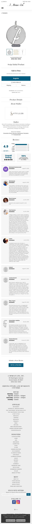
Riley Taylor (12, 300)
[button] (4, 1)
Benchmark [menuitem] (16, 442)
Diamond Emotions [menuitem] (16, 449)
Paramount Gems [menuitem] (16, 465)
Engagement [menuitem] (16, 406)
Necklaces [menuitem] (16, 419)
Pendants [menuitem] (15, 421)
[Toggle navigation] (2, 8)
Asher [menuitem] (16, 438)
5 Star (13, 143)
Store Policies (16, 482)
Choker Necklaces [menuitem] (16, 430)
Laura (10, 238)
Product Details (16, 99)
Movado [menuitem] (16, 460)
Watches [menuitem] (16, 424)
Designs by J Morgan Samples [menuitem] (16, 408)
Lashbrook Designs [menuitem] (16, 456)
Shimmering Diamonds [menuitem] (16, 469)
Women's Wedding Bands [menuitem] (16, 428)
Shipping (9, 85)
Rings (10, 133)
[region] (16, 32)
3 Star (13, 148)
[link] (26, 1)
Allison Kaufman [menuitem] (16, 436)
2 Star (13, 149)
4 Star (14, 146)
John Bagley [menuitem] (16, 454)
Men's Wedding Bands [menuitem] (16, 426)
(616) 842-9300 (16, 59)
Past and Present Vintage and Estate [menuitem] (16, 410)
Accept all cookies (21, 520)
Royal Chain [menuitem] (16, 467)
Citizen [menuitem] (16, 447)
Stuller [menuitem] (16, 471)
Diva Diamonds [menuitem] (16, 451)
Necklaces (20, 133)
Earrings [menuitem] (16, 417)
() (28, 144)
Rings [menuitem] (16, 423)
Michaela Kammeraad (15, 167)
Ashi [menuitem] (16, 440)
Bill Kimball (12, 181)
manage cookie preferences (17, 516)
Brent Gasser (12, 198)
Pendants (5, 13)
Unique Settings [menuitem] (16, 472)
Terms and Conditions (16, 486)
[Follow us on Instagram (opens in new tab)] (18, 502)
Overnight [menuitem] (16, 463)
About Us (16, 479)
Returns (23, 85)
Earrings (15, 133)
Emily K (11, 267)
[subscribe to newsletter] (28, 494)
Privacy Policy (16, 484)
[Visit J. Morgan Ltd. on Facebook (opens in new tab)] (14, 502)
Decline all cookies (10, 520)
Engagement (17, 134)
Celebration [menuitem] (16, 443)
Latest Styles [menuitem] (15, 414)
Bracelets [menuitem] (16, 415)
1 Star (13, 151)
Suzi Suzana (12, 210)
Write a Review (16, 365)
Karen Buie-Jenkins (14, 320)
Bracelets (6, 133)
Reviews (16, 139)
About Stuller (16, 104)
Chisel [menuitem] (16, 445)
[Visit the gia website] (16, 509)
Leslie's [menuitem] (16, 458)
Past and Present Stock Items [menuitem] (16, 412)
